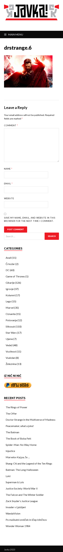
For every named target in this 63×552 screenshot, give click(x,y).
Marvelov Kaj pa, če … (18, 457)
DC (7, 270)
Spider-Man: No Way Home (21, 444)
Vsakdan (10, 357)
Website (9, 198)
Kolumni (10, 295)
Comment (11, 125)
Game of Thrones (15, 276)
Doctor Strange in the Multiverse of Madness (30, 419)
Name (8, 168)
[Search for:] (31, 236)
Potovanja (11, 320)
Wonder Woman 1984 (18, 526)
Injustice (10, 450)
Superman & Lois (15, 482)
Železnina (11, 363)
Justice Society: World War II (22, 488)
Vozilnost (11, 351)
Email (8, 183)
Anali (8, 257)
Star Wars (11, 332)
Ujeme (9, 338)
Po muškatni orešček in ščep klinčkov (26, 519)
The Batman (12, 432)
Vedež (9, 345)
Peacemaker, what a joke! (20, 425)
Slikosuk (10, 326)
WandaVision (13, 513)
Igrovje (10, 288)
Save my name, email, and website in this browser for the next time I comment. (29, 219)
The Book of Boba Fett (18, 438)
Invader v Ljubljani (16, 507)
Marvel (10, 307)
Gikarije (10, 282)
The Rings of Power (16, 407)
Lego (8, 301)
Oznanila (11, 313)
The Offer (11, 413)
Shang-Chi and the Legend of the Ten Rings (29, 463)
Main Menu (15, 34)
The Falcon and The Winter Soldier (25, 494)
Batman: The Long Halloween (22, 469)
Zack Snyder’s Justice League (22, 501)
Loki (8, 476)
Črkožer (10, 263)
